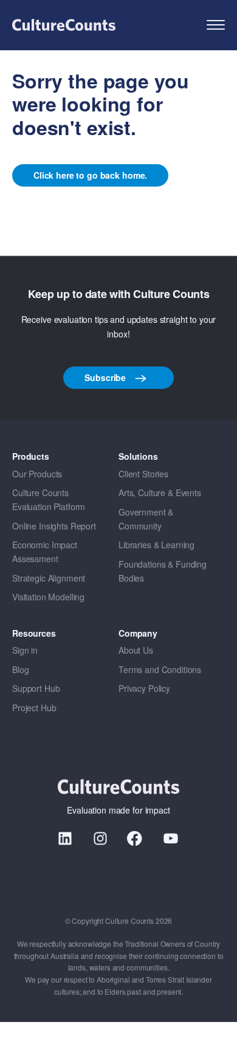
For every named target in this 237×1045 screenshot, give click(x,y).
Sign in (25, 650)
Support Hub (36, 688)
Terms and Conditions (159, 669)
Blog (20, 669)
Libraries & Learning (156, 545)
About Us (135, 650)
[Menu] (216, 25)
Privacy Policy (144, 688)
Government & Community (145, 519)
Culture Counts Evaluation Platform (48, 499)
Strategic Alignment (48, 578)
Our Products (37, 474)
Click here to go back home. (90, 175)
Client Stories (143, 474)
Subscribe (106, 377)
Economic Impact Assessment (44, 552)
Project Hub (34, 708)
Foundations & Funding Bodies (162, 571)
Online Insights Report (54, 526)
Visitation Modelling (48, 597)
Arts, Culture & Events (159, 492)
